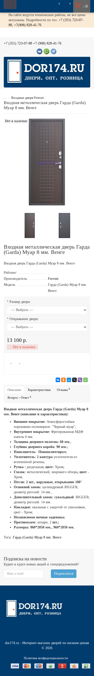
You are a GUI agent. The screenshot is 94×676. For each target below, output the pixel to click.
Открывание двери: (24, 319)
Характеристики (39, 390)
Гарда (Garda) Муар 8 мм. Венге (37, 537)
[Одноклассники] (63, 380)
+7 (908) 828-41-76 (47, 43)
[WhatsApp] (85, 380)
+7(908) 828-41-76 (27, 25)
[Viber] (80, 380)
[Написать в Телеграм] (53, 51)
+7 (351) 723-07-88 (18, 43)
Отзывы (63, 389)
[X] (74, 380)
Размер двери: (20, 302)
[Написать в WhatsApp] (46, 51)
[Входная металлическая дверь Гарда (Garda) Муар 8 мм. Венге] (29, 225)
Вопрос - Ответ (19, 397)
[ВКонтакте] (58, 380)
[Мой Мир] (69, 380)
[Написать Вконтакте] (39, 51)
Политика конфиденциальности (46, 658)
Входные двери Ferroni (27, 98)
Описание (14, 390)
